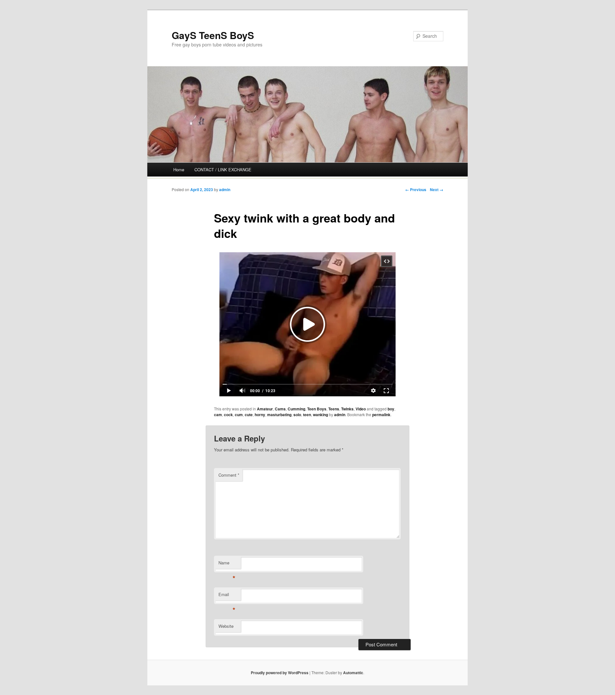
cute (249, 414)
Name (226, 564)
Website (226, 626)
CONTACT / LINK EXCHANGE (222, 169)
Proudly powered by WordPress (279, 672)
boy (391, 409)
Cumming (296, 409)
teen (307, 414)
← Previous (415, 189)
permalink (381, 414)
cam (218, 414)
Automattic (353, 672)
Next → (436, 189)
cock (228, 414)
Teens (333, 409)
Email (226, 596)
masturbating (279, 414)
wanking (320, 414)
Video (361, 409)
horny (260, 414)
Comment (228, 475)
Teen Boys (316, 409)
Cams (280, 409)
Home (178, 169)
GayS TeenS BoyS (213, 35)
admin (224, 189)
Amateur (265, 409)
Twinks (347, 409)
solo (297, 414)
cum (239, 414)
